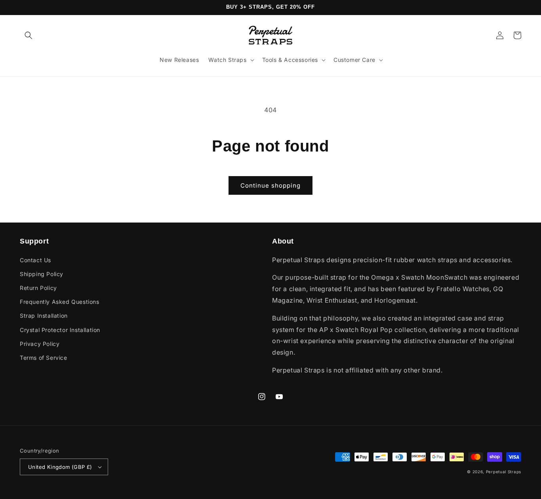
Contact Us (35, 260)
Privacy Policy (39, 343)
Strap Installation (44, 315)
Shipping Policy (41, 274)
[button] (28, 35)
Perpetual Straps (503, 471)
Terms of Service (43, 357)
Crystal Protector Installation (60, 329)
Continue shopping (270, 185)
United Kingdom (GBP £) (60, 467)
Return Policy (38, 287)
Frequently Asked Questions (59, 301)
